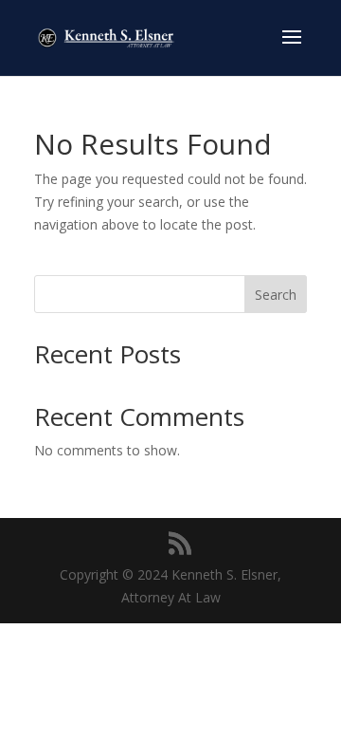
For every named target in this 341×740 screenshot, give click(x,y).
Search (275, 295)
